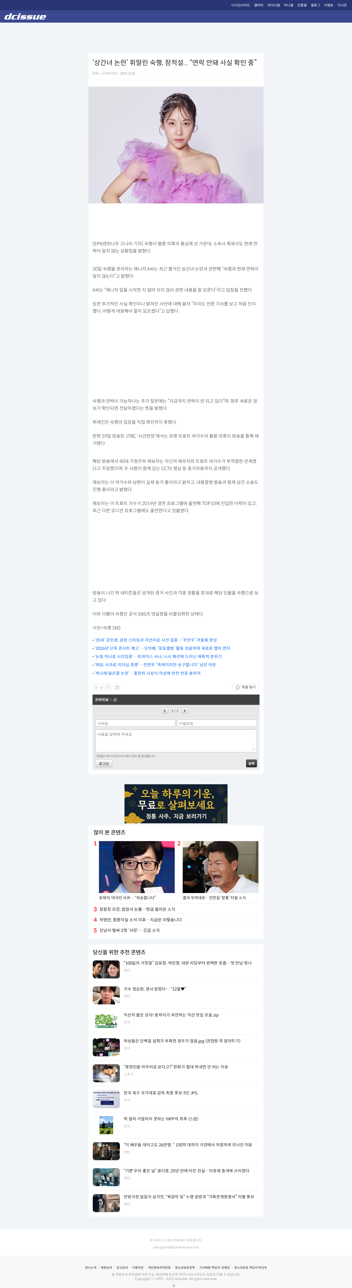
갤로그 (315, 5)
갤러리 (258, 5)
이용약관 (138, 1267)
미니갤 (288, 5)
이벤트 (328, 5)
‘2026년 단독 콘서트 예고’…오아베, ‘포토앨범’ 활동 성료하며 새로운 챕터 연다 (162, 648)
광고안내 (122, 1267)
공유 (117, 687)
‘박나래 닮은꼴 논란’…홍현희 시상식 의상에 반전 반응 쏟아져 (148, 673)
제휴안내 (106, 1267)
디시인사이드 (240, 5)
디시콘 (342, 5)
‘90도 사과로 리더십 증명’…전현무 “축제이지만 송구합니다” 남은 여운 (155, 664)
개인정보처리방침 (159, 1267)
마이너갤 (273, 5)
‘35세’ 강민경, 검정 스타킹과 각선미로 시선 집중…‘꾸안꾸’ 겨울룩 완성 (156, 640)
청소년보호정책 (185, 1267)
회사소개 (90, 1267)
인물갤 (302, 5)
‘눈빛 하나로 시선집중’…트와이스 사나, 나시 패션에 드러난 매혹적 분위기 (158, 656)
